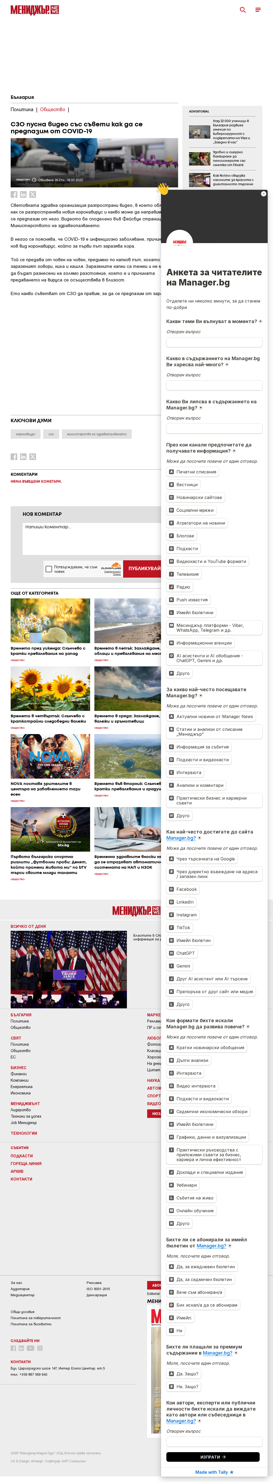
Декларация (97, 1295)
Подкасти (22, 1156)
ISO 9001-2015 (98, 1289)
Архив (17, 1171)
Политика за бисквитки (31, 1324)
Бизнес (18, 1067)
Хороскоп (156, 1057)
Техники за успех (26, 1116)
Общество (21, 1027)
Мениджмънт (25, 1103)
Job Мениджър (24, 1123)
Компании (20, 1080)
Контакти (21, 1179)
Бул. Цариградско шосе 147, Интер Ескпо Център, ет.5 (58, 1368)
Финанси (19, 1074)
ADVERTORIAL (199, 111)
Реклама (154, 1021)
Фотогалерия (160, 1044)
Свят (16, 1038)
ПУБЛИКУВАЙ (145, 569)
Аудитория (20, 1289)
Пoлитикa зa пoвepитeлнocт (36, 1318)
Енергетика (22, 1087)
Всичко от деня (28, 926)
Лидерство (21, 1110)
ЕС (13, 1057)
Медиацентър (23, 1295)
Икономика (21, 1093)
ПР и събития (159, 1027)
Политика (20, 1021)
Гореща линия (26, 1163)
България (22, 97)
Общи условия (22, 1312)
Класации (155, 1051)
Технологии (24, 1133)
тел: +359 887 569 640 (29, 1374)
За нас (16, 1282)
